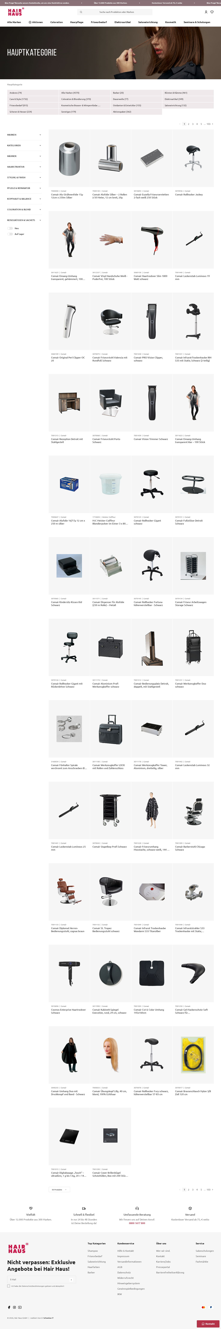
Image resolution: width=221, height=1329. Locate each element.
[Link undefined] (9, 1307)
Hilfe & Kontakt (125, 1250)
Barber (91, 1272)
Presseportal (163, 1267)
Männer (11, 156)
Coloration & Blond (19, 209)
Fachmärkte (202, 1261)
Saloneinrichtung (148, 22)
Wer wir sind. (163, 1250)
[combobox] (59, 1189)
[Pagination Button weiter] (212, 124)
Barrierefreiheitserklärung (170, 1272)
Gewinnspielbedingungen (131, 1288)
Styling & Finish (16, 177)
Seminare (201, 1256)
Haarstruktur (15, 166)
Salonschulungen (205, 1250)
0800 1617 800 (137, 1223)
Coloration (56, 22)
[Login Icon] (206, 12)
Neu (17, 228)
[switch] (10, 228)
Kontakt (160, 1256)
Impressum (123, 1256)
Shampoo (93, 1250)
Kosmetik (170, 22)
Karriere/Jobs (163, 1261)
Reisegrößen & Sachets (21, 220)
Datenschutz (124, 1272)
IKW (119, 1294)
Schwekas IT (48, 1318)
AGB (119, 1267)
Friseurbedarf (99, 22)
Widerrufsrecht (125, 1278)
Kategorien (14, 145)
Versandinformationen (129, 1261)
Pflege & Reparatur (18, 188)
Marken (11, 134)
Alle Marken (14, 22)
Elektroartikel (123, 22)
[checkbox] (8, 1286)
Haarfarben (94, 1267)
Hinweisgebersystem (128, 1283)
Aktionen (37, 22)
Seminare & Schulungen (197, 22)
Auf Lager (19, 234)
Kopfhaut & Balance (19, 198)
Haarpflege (76, 22)
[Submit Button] (71, 1280)
